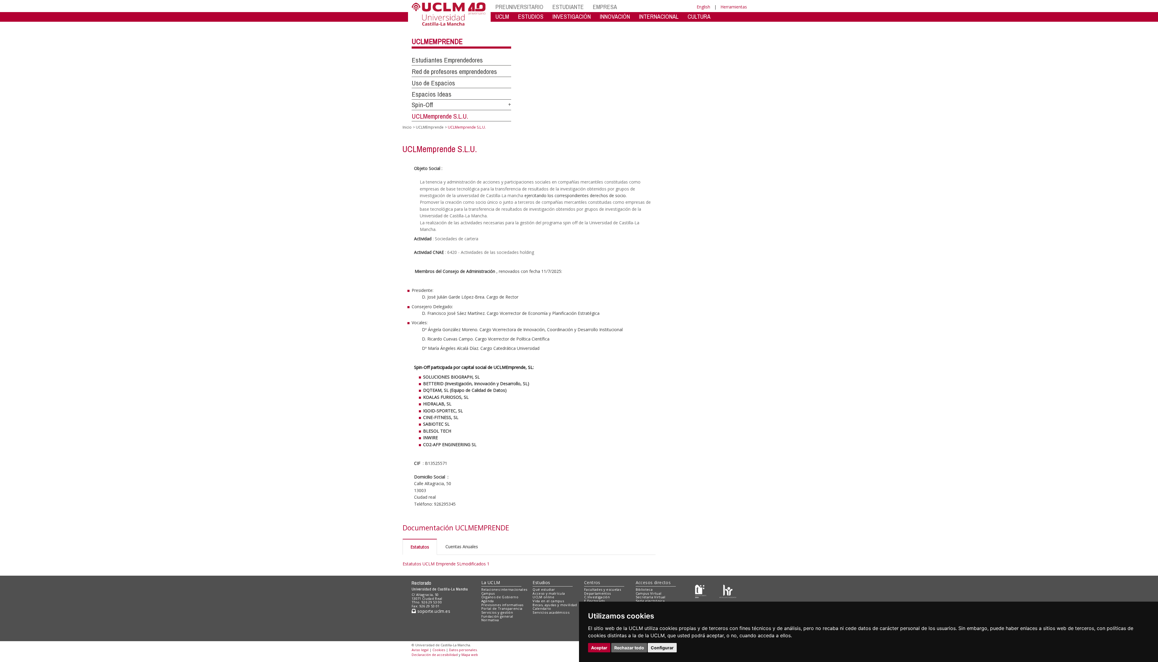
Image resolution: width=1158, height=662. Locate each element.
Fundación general (497, 616)
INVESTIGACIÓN (571, 16)
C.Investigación (597, 597)
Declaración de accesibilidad (435, 654)
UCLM (502, 16)
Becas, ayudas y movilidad (555, 605)
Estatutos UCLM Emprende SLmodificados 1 (446, 564)
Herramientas (733, 7)
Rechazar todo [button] (629, 647)
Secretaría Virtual (651, 597)
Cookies (438, 650)
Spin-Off (422, 104)
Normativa (490, 620)
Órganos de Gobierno (499, 597)
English (703, 7)
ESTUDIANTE (568, 7)
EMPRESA (605, 7)
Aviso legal (420, 650)
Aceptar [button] (599, 647)
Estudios (541, 582)
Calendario (542, 608)
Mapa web (469, 654)
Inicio (407, 127)
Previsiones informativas (502, 605)
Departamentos (597, 593)
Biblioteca (644, 589)
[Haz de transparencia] (700, 590)
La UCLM (490, 582)
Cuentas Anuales (461, 546)
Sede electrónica (650, 601)
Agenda (487, 601)
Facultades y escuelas (602, 589)
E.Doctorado (594, 601)
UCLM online (543, 597)
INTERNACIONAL (659, 16)
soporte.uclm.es (433, 611)
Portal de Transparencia (502, 608)
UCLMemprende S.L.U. (440, 116)
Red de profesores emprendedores (454, 71)
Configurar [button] (662, 647)
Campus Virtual (649, 593)
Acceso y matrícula (549, 593)
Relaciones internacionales (504, 589)
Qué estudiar (544, 589)
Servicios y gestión (497, 612)
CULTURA (699, 16)
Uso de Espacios (433, 83)
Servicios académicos (551, 612)
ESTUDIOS (530, 16)
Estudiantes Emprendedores (447, 60)
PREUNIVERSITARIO (519, 7)
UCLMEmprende (437, 41)
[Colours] (728, 590)
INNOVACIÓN (615, 16)
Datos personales (463, 650)
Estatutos (419, 547)
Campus (488, 593)
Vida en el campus (548, 601)
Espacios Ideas (431, 94)
